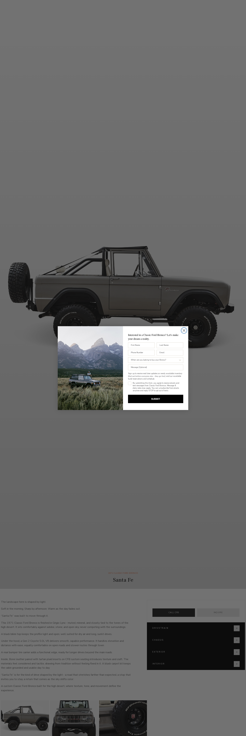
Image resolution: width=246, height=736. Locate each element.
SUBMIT (155, 399)
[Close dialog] (184, 330)
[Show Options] (180, 360)
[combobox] (154, 360)
